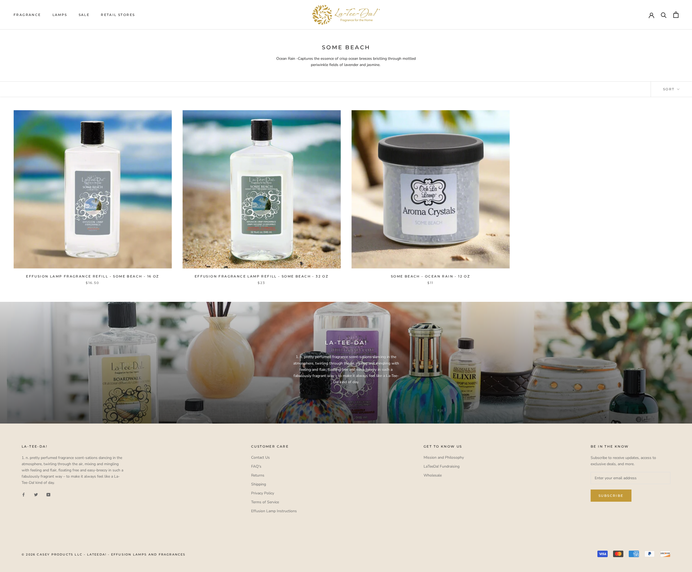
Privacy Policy (262, 493)
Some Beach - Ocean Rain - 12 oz (430, 276)
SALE (84, 15)
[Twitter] (36, 494)
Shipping (258, 484)
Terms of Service (265, 502)
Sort (669, 89)
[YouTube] (48, 494)
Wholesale (433, 475)
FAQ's (256, 466)
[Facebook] (23, 494)
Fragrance (27, 15)
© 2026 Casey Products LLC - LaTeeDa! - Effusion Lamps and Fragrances (104, 554)
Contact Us (260, 457)
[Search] (664, 15)
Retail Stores (118, 15)
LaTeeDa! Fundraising (442, 466)
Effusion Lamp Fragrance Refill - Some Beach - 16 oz (92, 276)
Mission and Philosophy (444, 457)
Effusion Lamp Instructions (274, 511)
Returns (257, 475)
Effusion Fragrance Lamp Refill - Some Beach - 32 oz (261, 276)
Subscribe (611, 496)
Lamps (59, 15)
